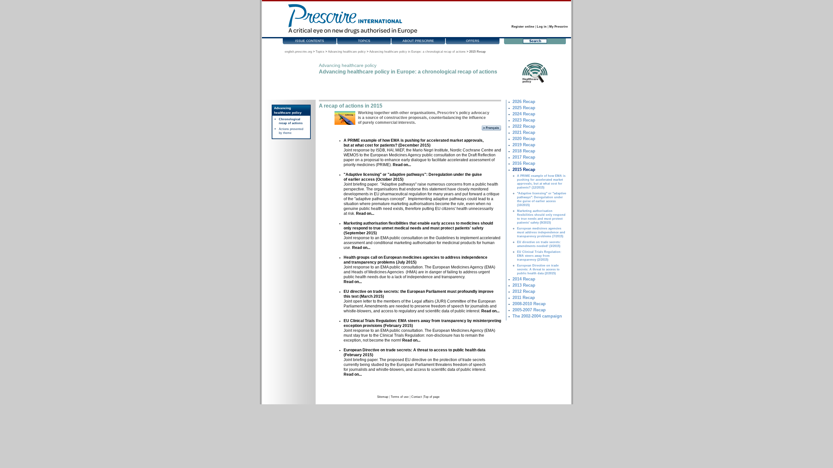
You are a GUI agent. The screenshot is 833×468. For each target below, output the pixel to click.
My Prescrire (558, 26)
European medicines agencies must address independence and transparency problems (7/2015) (541, 232)
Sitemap (382, 396)
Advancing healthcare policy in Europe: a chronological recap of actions (417, 51)
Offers (472, 41)
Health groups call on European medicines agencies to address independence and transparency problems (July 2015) (415, 260)
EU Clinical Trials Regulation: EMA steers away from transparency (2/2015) (539, 255)
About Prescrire (418, 41)
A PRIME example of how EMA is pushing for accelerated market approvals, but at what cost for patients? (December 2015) (414, 143)
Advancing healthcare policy (347, 51)
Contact (416, 396)
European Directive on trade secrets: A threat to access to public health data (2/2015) (538, 269)
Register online (523, 26)
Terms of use (400, 396)
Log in (542, 26)
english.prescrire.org (298, 51)
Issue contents (309, 41)
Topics (364, 41)
